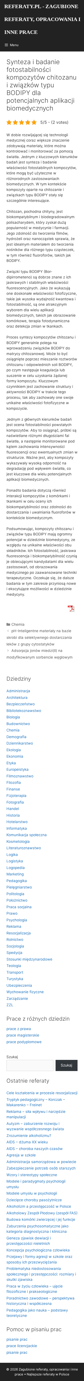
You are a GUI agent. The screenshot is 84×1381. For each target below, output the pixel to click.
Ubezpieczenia (19, 985)
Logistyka (14, 861)
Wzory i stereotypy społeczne (31, 1175)
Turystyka (14, 979)
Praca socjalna (19, 907)
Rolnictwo (14, 939)
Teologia (13, 966)
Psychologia (16, 920)
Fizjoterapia (16, 795)
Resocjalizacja (18, 933)
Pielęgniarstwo (19, 887)
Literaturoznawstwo (23, 848)
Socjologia (15, 946)
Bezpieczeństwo (20, 704)
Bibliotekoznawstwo (23, 711)
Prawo (11, 913)
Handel (12, 809)
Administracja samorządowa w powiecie (41, 1162)
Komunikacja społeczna (26, 835)
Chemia (18, 624)
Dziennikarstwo (19, 743)
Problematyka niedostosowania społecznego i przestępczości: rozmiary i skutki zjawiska (41, 1274)
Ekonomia (14, 756)
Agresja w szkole (21, 1155)
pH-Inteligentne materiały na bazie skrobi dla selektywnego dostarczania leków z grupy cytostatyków (39, 637)
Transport (14, 972)
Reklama (13, 926)
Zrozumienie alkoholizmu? (28, 1135)
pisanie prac (16, 1339)
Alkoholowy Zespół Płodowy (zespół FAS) (42, 1213)
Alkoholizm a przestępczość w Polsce (38, 1206)
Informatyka (16, 828)
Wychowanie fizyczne (25, 992)
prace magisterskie (22, 1035)
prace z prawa (18, 1029)
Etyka (11, 763)
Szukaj (12, 1057)
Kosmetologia (18, 841)
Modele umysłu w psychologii (31, 1193)
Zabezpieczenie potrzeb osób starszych (41, 1168)
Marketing (15, 874)
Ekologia (13, 750)
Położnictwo (16, 900)
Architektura (17, 697)
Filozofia (13, 782)
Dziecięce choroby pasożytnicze (34, 1200)
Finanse (13, 789)
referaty (49, 1374)
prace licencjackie (21, 1346)
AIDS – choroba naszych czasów (34, 1149)
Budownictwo (18, 724)
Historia (13, 815)
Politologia (15, 894)
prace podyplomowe (24, 1042)
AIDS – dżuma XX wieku (27, 1142)
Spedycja (14, 952)
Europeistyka (17, 769)
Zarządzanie (17, 998)
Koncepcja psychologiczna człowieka (38, 1250)
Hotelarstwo (17, 822)
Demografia (16, 737)
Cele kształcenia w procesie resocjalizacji (42, 1093)
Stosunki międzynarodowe (29, 959)
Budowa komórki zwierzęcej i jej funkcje (40, 1219)
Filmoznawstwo (19, 776)
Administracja (18, 691)
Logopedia (15, 868)
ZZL (9, 1005)
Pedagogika (16, 881)
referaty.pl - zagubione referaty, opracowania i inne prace (42, 19)
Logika (12, 854)
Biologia (13, 717)
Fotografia (15, 802)
